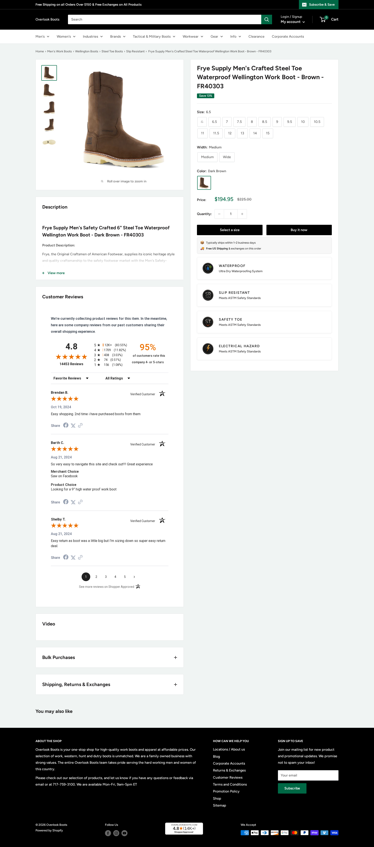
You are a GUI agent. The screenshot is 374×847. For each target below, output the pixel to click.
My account (291, 21)
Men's (40, 36)
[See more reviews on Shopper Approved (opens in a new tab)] (80, 426)
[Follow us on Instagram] (116, 833)
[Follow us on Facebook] (108, 833)
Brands (115, 36)
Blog (216, 756)
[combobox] (164, 19)
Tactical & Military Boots (152, 36)
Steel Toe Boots (112, 51)
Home (39, 51)
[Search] (266, 19)
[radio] (109, 345)
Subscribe (292, 788)
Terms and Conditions (230, 784)
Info (233, 36)
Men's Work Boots (59, 51)
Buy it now (299, 230)
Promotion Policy (226, 791)
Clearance (256, 36)
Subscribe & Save (322, 4)
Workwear (190, 36)
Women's (64, 36)
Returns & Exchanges (229, 770)
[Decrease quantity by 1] (219, 214)
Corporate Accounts (288, 36)
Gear (214, 36)
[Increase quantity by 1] (242, 214)
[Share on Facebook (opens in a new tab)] (65, 426)
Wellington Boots (86, 51)
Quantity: (204, 214)
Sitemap (219, 805)
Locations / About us (229, 749)
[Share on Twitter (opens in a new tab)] (73, 426)
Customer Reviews (227, 777)
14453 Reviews (76, 364)
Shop (217, 798)
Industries (90, 36)
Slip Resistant (135, 51)
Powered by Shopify (49, 830)
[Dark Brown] (204, 183)
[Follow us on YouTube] (124, 833)
